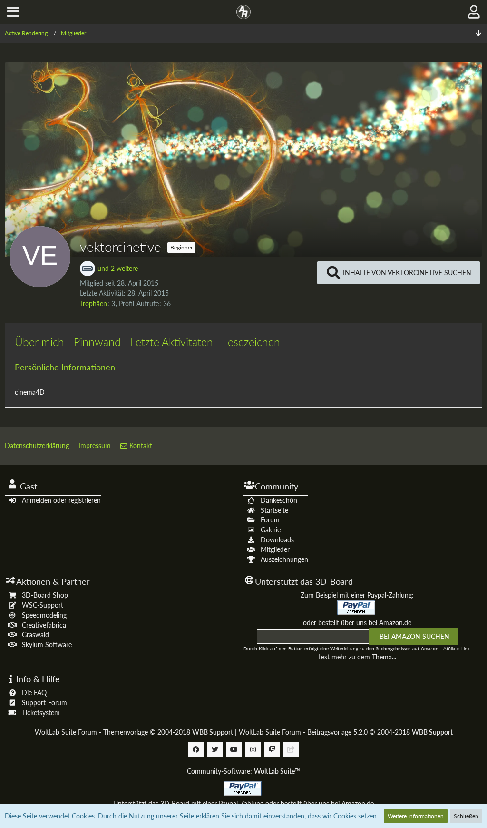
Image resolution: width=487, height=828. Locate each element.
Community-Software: (243, 771)
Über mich (39, 342)
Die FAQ (34, 692)
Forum (270, 520)
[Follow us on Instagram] (253, 749)
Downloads (277, 540)
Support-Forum (44, 702)
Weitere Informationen (416, 815)
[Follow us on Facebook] (196, 749)
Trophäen (93, 303)
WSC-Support (42, 605)
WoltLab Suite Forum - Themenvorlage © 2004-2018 (134, 732)
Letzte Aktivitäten (171, 342)
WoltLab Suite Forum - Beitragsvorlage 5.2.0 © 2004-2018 (346, 732)
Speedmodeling (44, 615)
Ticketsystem (41, 712)
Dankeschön (279, 500)
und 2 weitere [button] (117, 268)
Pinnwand (97, 342)
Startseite (274, 510)
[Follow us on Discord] (291, 749)
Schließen (466, 815)
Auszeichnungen (284, 559)
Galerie (271, 530)
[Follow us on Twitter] (215, 749)
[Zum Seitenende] (478, 34)
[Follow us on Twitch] (272, 749)
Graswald (35, 634)
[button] (13, 12)
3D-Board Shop (45, 595)
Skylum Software (47, 644)
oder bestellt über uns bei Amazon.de (357, 623)
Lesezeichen (251, 342)
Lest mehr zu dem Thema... (357, 657)
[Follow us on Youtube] (234, 749)
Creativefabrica (44, 625)
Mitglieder (275, 549)
